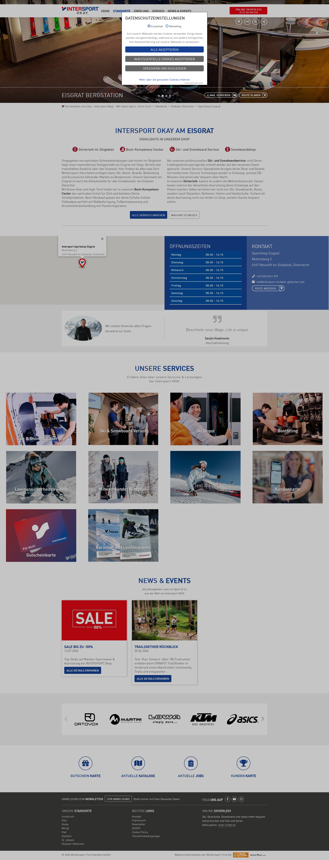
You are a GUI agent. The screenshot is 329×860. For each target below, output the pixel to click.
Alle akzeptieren (165, 49)
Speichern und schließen (164, 68)
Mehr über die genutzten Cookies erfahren (164, 79)
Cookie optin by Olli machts (193, 83)
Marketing (175, 26)
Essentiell (157, 26)
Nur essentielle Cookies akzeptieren (164, 59)
